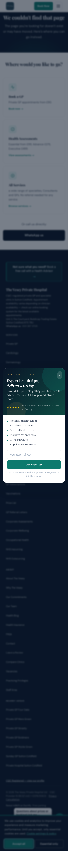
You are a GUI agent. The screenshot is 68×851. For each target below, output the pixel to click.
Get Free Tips (34, 464)
